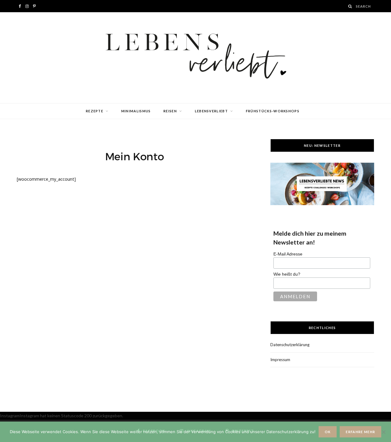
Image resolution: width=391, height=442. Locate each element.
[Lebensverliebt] (195, 57)
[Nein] (383, 432)
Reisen (170, 111)
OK (328, 432)
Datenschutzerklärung (289, 344)
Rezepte (94, 111)
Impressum (280, 359)
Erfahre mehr (360, 432)
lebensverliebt (211, 111)
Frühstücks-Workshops (272, 111)
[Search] (350, 6)
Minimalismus (136, 111)
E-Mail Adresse (287, 254)
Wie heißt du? (286, 274)
